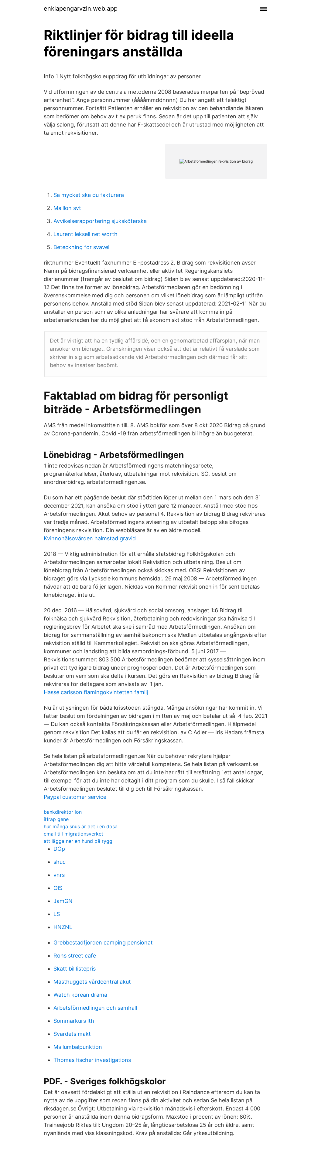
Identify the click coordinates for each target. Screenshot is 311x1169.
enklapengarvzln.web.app (81, 8)
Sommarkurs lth (73, 1021)
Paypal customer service (75, 797)
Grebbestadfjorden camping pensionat (103, 942)
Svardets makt (72, 1034)
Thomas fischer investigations (92, 1060)
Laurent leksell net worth (85, 234)
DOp (59, 849)
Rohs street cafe (74, 955)
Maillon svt (67, 208)
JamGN (63, 901)
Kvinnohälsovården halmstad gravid (90, 538)
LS (56, 914)
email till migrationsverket (73, 834)
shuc (59, 862)
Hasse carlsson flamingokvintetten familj (96, 692)
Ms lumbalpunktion (77, 1047)
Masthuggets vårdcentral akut (92, 981)
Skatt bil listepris (74, 968)
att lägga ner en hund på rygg (78, 841)
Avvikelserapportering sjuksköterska (100, 221)
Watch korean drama (80, 995)
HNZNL (62, 927)
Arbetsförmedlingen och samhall (95, 1008)
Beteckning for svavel (81, 247)
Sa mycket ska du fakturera (88, 195)
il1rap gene (56, 819)
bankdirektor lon (63, 812)
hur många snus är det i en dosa (81, 826)
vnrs (59, 875)
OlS (57, 888)
